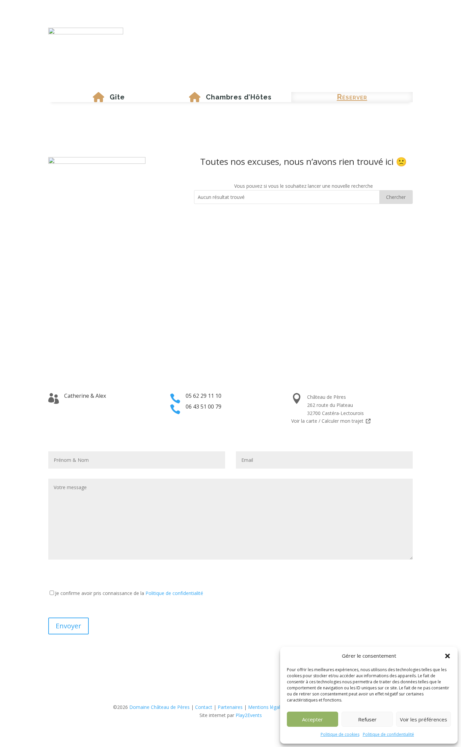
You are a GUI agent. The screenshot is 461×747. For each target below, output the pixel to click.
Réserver (352, 96)
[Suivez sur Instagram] (237, 695)
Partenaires (230, 707)
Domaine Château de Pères (159, 707)
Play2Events (249, 715)
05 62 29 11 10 (203, 395)
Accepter (312, 719)
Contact (203, 707)
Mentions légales (266, 707)
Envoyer (68, 625)
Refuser (367, 719)
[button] (447, 656)
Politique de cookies (340, 734)
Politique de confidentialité (388, 734)
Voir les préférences (423, 719)
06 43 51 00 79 (203, 406)
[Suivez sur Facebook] (223, 695)
